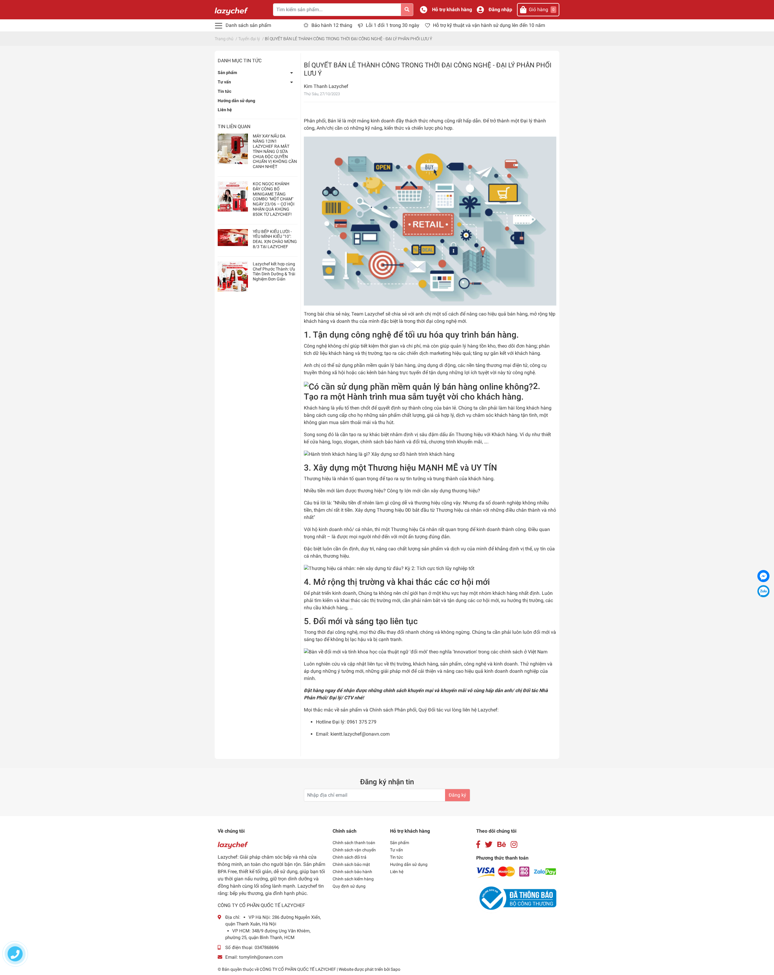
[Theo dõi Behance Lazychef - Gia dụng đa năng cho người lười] (501, 844)
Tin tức (224, 91)
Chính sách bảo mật (351, 864)
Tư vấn (224, 81)
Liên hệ (225, 109)
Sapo (395, 969)
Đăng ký (457, 795)
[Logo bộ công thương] (516, 898)
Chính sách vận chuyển (354, 849)
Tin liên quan (234, 126)
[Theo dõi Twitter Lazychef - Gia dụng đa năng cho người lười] (489, 844)
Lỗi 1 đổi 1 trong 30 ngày (392, 25)
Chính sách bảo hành (352, 871)
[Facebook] (763, 576)
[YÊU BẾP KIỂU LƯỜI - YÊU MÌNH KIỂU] (233, 237)
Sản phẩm (227, 72)
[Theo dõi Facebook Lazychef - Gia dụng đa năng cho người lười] (478, 844)
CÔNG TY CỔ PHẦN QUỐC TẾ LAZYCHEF (298, 969)
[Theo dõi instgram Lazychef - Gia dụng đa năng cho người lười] (514, 844)
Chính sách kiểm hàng (353, 878)
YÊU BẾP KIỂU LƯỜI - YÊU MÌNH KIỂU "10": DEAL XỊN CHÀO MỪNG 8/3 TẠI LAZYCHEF (275, 239)
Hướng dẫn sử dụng (236, 100)
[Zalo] (763, 591)
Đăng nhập (500, 9)
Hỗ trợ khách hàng (452, 9)
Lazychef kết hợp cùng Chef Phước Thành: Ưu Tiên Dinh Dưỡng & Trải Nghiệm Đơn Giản (274, 271)
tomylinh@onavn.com (261, 957)
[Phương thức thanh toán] (516, 872)
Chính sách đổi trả (349, 857)
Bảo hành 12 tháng (331, 25)
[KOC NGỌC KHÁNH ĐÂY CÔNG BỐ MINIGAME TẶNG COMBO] (233, 196)
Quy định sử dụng (349, 886)
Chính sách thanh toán (354, 842)
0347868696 (267, 947)
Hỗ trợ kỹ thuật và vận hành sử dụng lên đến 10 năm (489, 25)
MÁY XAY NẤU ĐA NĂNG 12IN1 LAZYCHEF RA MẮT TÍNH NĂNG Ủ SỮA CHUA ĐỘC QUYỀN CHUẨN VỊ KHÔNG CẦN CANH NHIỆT (275, 151)
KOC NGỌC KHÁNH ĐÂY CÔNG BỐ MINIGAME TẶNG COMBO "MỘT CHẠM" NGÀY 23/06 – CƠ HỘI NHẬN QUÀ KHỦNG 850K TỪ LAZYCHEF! (273, 199)
